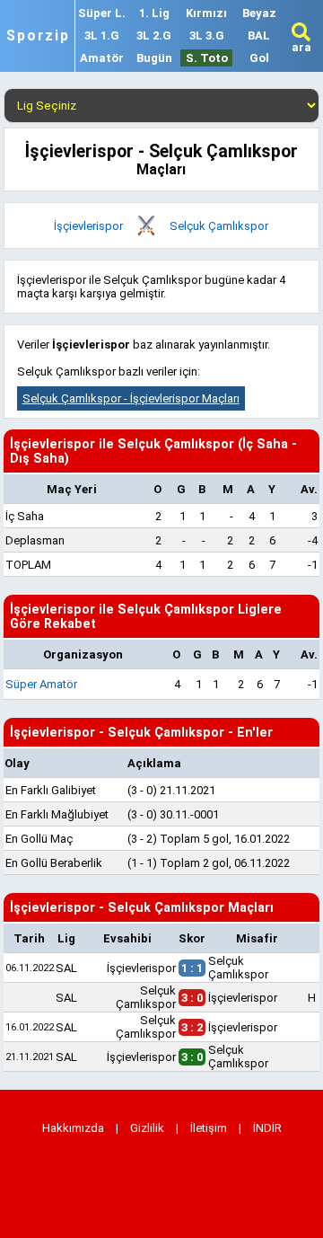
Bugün (154, 58)
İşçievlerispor (88, 226)
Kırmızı (206, 13)
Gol (259, 58)
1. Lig (154, 13)
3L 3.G (206, 35)
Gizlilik (147, 1128)
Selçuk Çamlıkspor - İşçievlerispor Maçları (131, 398)
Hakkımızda (73, 1128)
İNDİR (267, 1128)
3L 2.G (153, 35)
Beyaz (259, 13)
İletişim (208, 1128)
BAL (259, 35)
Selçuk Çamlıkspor (219, 226)
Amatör (102, 58)
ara (301, 47)
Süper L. (102, 13)
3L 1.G (101, 35)
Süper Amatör (41, 684)
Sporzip (38, 36)
